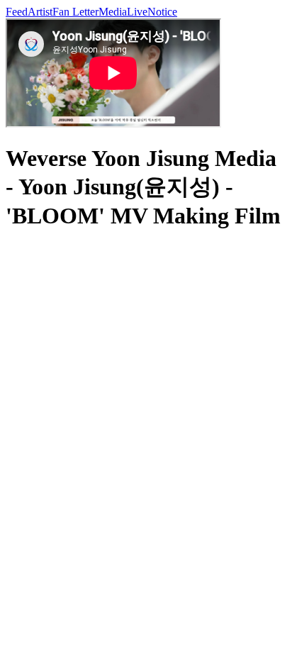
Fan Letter (75, 12)
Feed (17, 12)
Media (113, 12)
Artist (40, 12)
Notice (162, 12)
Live (137, 12)
